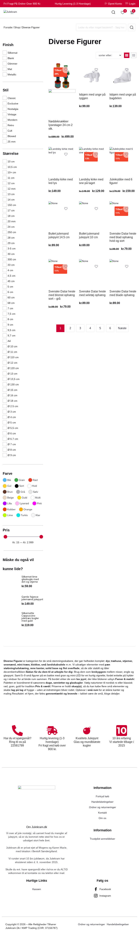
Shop (17, 27)
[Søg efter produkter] (113, 13)
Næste (122, 328)
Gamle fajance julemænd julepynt (32, 598)
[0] (122, 12)
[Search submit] (131, 27)
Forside (8, 27)
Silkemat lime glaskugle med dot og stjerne (30, 579)
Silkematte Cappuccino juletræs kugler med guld (30, 616)
